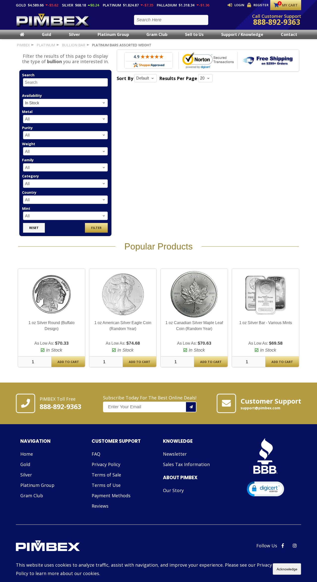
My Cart (290, 5)
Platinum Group (113, 34)
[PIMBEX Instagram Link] (294, 545)
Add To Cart (68, 362)
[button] (265, 489)
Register (260, 5)
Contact (289, 34)
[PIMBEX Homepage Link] (53, 20)
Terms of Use (106, 485)
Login (239, 5)
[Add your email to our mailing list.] (191, 407)
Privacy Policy (106, 464)
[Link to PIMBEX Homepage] (65, 546)
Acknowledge (287, 569)
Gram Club (156, 34)
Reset (34, 228)
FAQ (96, 454)
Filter (96, 228)
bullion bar (73, 45)
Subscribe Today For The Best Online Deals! (149, 398)
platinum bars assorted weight (121, 45)
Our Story (173, 490)
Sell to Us (194, 34)
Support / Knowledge (242, 34)
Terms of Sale (106, 475)
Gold (46, 34)
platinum (46, 45)
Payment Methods (111, 496)
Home (26, 454)
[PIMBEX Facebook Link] (282, 545)
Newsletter (175, 454)
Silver (74, 34)
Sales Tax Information (186, 464)
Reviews (100, 506)
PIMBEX (23, 45)
